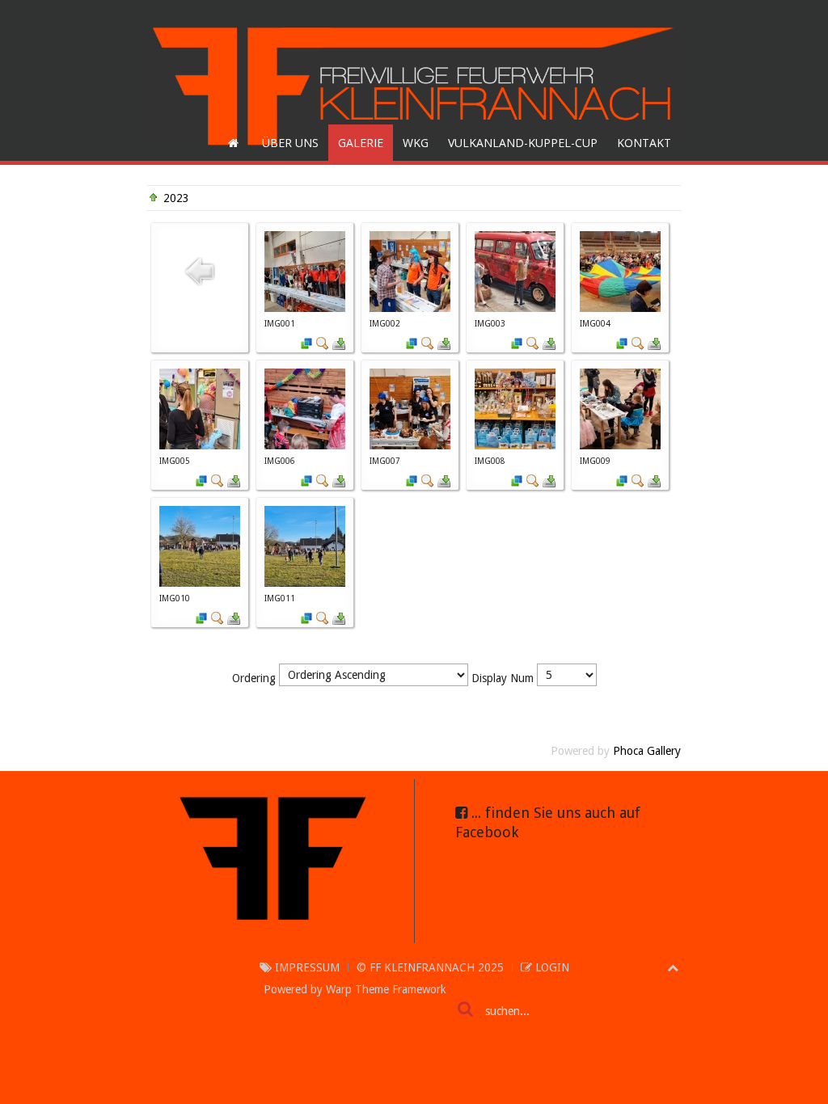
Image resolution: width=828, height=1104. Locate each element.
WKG (416, 142)
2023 (176, 198)
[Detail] (322, 341)
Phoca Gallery (647, 750)
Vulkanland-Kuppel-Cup (523, 142)
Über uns (290, 142)
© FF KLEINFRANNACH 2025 (430, 967)
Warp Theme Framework (386, 989)
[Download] (338, 341)
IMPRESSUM (306, 967)
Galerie (360, 142)
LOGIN (550, 967)
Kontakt (644, 142)
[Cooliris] (306, 341)
